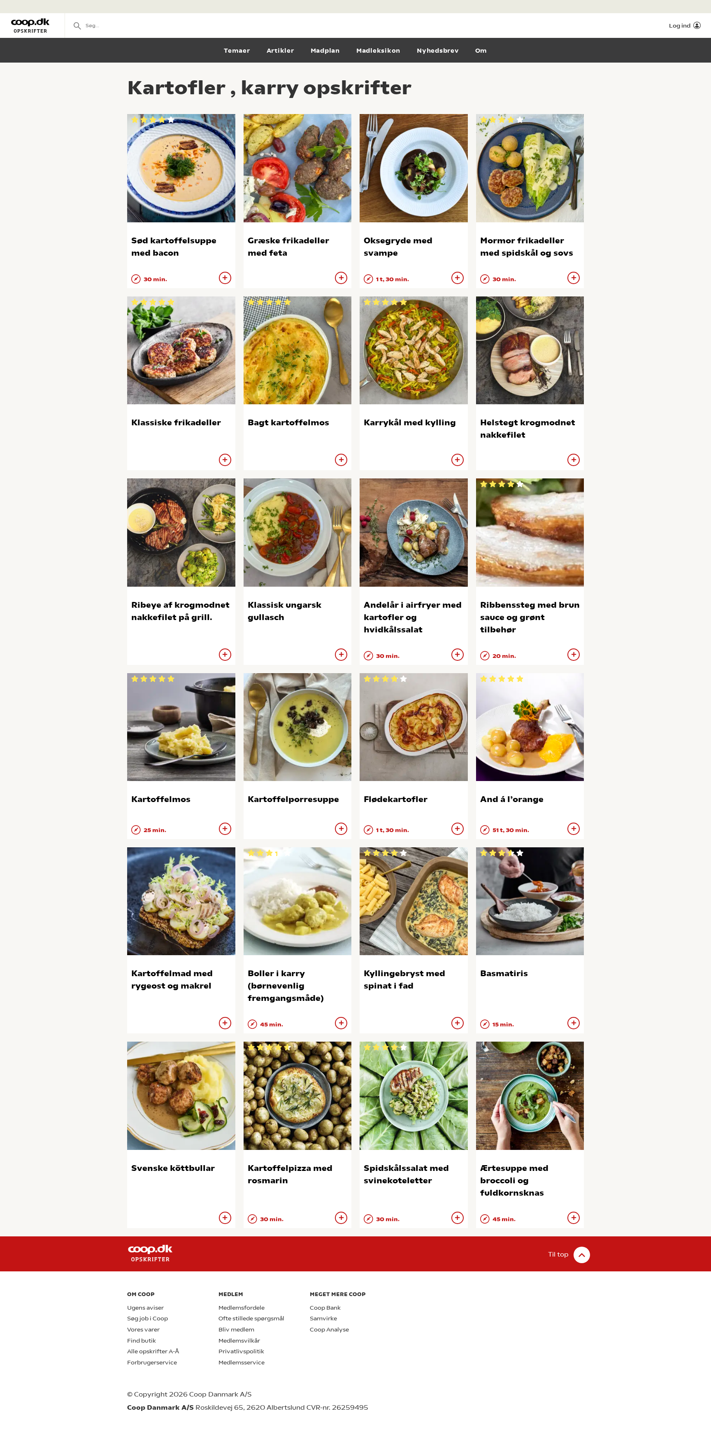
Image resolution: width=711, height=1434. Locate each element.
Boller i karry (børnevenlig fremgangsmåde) (286, 986)
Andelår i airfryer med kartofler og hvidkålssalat (413, 617)
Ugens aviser (145, 1307)
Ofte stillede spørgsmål (251, 1318)
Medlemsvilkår (239, 1340)
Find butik (141, 1340)
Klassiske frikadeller (176, 422)
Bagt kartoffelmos (288, 422)
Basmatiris (504, 973)
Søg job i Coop (147, 1318)
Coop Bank (325, 1307)
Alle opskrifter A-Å (153, 1351)
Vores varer (143, 1329)
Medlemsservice (241, 1362)
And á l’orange (512, 799)
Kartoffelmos (161, 799)
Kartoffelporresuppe (293, 799)
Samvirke (323, 1318)
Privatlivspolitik (241, 1351)
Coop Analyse (329, 1329)
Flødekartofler (396, 799)
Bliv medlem (236, 1329)
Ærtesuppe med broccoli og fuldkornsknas (514, 1181)
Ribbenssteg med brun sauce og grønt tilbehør (530, 617)
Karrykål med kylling (410, 422)
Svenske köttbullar (173, 1168)
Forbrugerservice (152, 1362)
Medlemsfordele (241, 1307)
